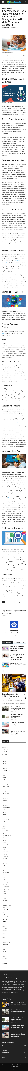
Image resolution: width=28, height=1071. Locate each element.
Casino (4, 777)
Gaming (4, 828)
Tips (3, 949)
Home (3, 5)
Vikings (4, 956)
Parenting (5, 907)
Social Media (9, 8)
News (3, 903)
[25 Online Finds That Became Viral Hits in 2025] (5, 665)
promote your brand (17, 422)
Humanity (5, 851)
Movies (4, 893)
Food (3, 817)
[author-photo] (14, 628)
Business (4, 768)
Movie (4, 891)
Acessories (5, 747)
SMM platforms (5, 603)
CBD (3, 779)
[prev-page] (3, 671)
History (4, 838)
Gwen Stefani (5, 831)
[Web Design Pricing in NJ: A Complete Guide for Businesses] (5, 648)
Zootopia (4, 963)
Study (3, 935)
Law (3, 870)
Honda (4, 847)
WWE (3, 961)
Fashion (4, 812)
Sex (3, 923)
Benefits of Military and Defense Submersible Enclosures (17, 716)
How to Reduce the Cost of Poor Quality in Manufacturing (13, 695)
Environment (5, 810)
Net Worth (5, 900)
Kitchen (4, 868)
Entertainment (6, 807)
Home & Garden (6, 844)
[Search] (26, 2)
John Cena (5, 863)
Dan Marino (5, 793)
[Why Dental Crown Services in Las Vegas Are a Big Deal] (5, 724)
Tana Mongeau (6, 942)
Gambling (5, 824)
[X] (6, 31)
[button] (2, 2)
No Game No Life (6, 905)
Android (4, 752)
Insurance (5, 856)
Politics (4, 914)
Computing (5, 784)
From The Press (6, 819)
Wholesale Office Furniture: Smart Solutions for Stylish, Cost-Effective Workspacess (18, 708)
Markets (4, 884)
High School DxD (6, 835)
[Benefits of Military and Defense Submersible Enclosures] (5, 716)
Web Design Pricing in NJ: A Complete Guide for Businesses (17, 648)
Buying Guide (5, 770)
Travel (4, 951)
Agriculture (5, 749)
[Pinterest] (10, 31)
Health (4, 833)
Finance (4, 814)
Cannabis (4, 772)
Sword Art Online (6, 940)
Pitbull (4, 912)
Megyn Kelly (5, 889)
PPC (22, 602)
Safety (4, 921)
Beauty (4, 761)
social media (12, 603)
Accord (4, 745)
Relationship (5, 917)
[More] (17, 31)
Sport (3, 933)
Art (3, 756)
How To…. (4, 849)
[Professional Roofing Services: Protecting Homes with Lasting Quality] (5, 731)
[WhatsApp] (13, 31)
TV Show (4, 954)
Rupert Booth (4, 698)
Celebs (4, 782)
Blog (3, 766)
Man (3, 879)
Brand (7, 602)
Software (4, 928)
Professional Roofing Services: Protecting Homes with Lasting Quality (18, 731)
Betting (4, 763)
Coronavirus (5, 786)
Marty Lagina (5, 886)
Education (5, 803)
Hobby (4, 840)
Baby (3, 759)
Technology (5, 944)
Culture (4, 791)
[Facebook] (3, 31)
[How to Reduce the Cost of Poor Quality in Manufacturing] (14, 683)
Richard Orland (6, 27)
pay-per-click (12, 497)
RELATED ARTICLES (7, 642)
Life (3, 875)
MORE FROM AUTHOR (19, 642)
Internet (4, 858)
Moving (4, 896)
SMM (3, 333)
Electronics (5, 805)
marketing (17, 602)
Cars (3, 775)
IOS (3, 861)
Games (4, 826)
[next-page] (5, 671)
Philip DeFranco (6, 910)
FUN (3, 821)
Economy (4, 800)
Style (3, 937)
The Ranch (5, 947)
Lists (3, 877)
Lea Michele (5, 872)
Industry (4, 854)
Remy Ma (4, 919)
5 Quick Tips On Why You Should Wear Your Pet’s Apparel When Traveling (7, 613)
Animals (4, 754)
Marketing (8, 5)
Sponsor (4, 930)
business (12, 602)
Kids (3, 865)
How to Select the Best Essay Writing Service (20, 611)
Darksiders (5, 796)
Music (4, 898)
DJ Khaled (5, 798)
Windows (4, 958)
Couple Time (5, 789)
